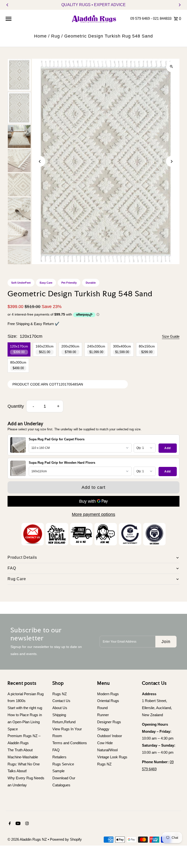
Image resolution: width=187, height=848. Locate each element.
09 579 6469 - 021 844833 (150, 18)
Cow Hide (105, 743)
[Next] (179, 5)
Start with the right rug (25, 708)
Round (102, 708)
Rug (55, 36)
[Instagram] (26, 824)
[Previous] (7, 5)
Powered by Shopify (66, 839)
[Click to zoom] (171, 66)
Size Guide (170, 336)
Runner (103, 715)
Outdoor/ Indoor (109, 736)
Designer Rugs (109, 722)
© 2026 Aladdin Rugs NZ (28, 839)
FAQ (56, 750)
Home (40, 36)
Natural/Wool (107, 750)
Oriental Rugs (108, 701)
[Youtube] (17, 824)
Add (167, 448)
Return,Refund (63, 722)
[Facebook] (9, 824)
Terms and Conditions (69, 743)
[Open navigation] (36, 18)
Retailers (59, 757)
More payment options (93, 514)
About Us (59, 708)
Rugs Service (63, 764)
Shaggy (103, 729)
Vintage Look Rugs (112, 757)
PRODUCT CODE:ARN (30, 384)
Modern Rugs (108, 694)
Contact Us (61, 701)
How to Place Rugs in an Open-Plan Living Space (25, 722)
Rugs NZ (59, 694)
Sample (58, 771)
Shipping (59, 715)
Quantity (16, 406)
